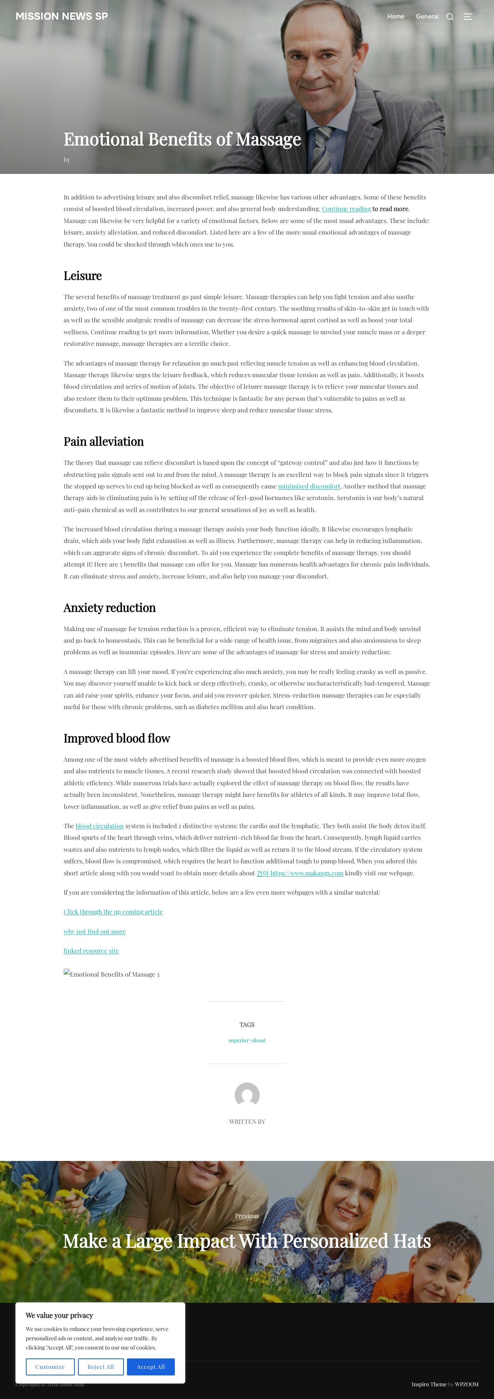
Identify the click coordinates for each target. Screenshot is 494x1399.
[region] (100, 1343)
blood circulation (100, 826)
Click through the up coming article (113, 911)
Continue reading (346, 208)
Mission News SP (61, 16)
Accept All (151, 1366)
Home (395, 16)
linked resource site (91, 950)
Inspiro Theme (429, 1384)
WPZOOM (467, 1384)
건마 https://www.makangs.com (300, 873)
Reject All (101, 1366)
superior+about (247, 1040)
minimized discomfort (309, 486)
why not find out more (95, 931)
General (427, 16)
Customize (50, 1366)
